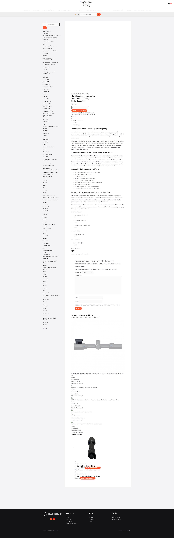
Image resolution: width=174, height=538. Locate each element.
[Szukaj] (99, 14)
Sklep (67, 517)
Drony (69, 10)
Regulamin (92, 519)
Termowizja (26, 10)
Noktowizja (36, 10)
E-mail (77, 301)
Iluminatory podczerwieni (78, 93)
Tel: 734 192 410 (116, 517)
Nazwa (77, 297)
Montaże (75, 10)
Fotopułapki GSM (61, 10)
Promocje (129, 10)
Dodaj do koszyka (79, 110)
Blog (135, 10)
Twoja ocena (78, 272)
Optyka (81, 10)
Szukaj (44, 22)
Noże (87, 10)
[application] (30, 10)
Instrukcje (141, 10)
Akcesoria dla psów (118, 10)
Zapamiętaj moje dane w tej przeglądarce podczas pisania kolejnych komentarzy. (98, 305)
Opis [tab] (76, 122)
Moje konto (69, 521)
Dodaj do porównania (77, 120)
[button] (75, 14)
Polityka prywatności (71, 523)
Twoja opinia (78, 275)
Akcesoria (107, 10)
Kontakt (148, 10)
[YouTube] (171, 3)
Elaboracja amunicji (96, 10)
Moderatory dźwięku (48, 10)
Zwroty (91, 521)
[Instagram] (169, 3)
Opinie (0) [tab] (77, 124)
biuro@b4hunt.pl (116, 519)
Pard (87, 93)
